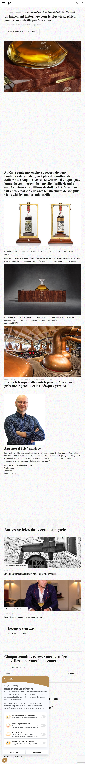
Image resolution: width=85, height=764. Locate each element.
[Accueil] (9, 3)
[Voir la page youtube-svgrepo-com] (56, 699)
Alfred (14, 473)
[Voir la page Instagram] (48, 698)
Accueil (11, 12)
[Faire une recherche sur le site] (82, 3)
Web (11, 470)
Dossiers (18, 12)
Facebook (11, 468)
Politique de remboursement (14, 756)
